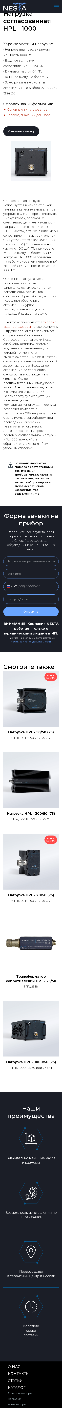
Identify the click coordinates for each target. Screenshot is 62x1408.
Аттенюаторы (17, 1404)
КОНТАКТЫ (18, 1373)
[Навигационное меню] (56, 6)
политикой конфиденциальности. (31, 641)
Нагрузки (14, 1399)
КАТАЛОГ (16, 1387)
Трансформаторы (20, 1393)
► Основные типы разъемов (25, 109)
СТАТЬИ (15, 1380)
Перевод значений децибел (28, 115)
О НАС (14, 1366)
